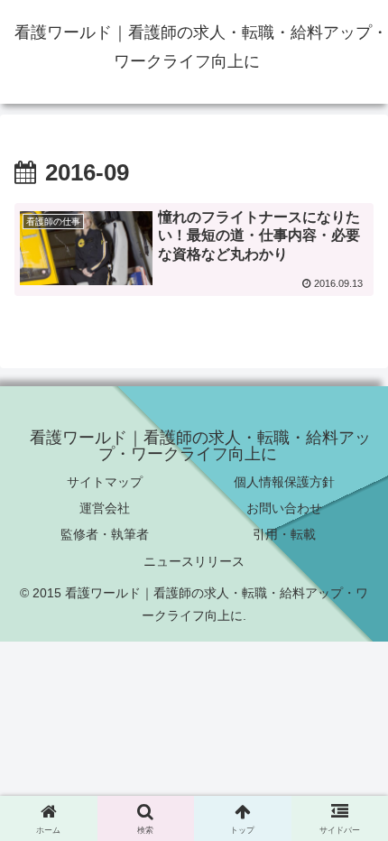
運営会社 (104, 508)
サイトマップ (105, 482)
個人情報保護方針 (284, 482)
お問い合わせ (284, 508)
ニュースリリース (194, 561)
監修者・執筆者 (104, 534)
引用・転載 (284, 534)
